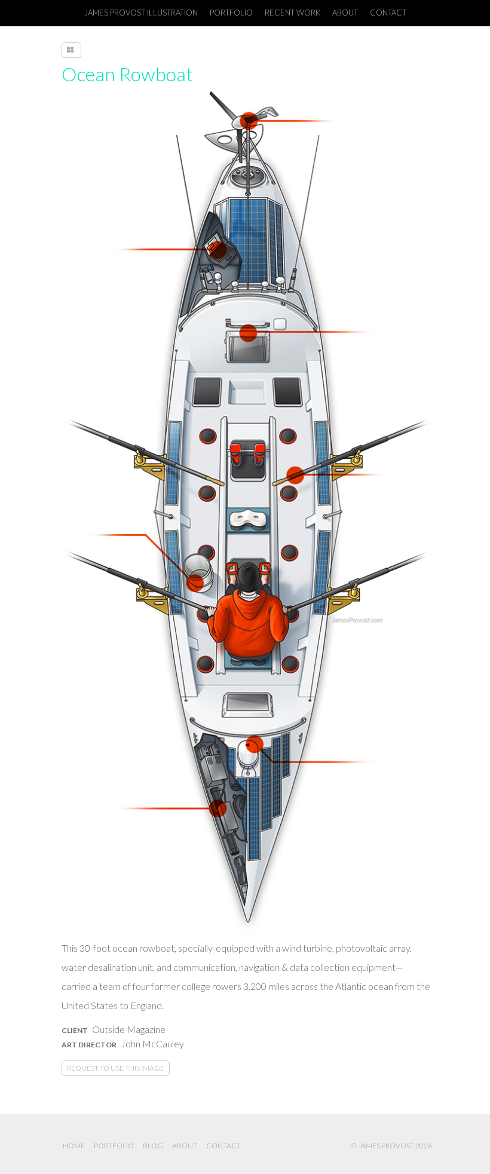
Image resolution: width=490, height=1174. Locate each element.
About (184, 1145)
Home (74, 1145)
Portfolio (114, 1145)
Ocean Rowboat (127, 73)
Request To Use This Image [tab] (115, 1067)
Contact (223, 1145)
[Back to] (71, 50)
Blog (153, 1145)
